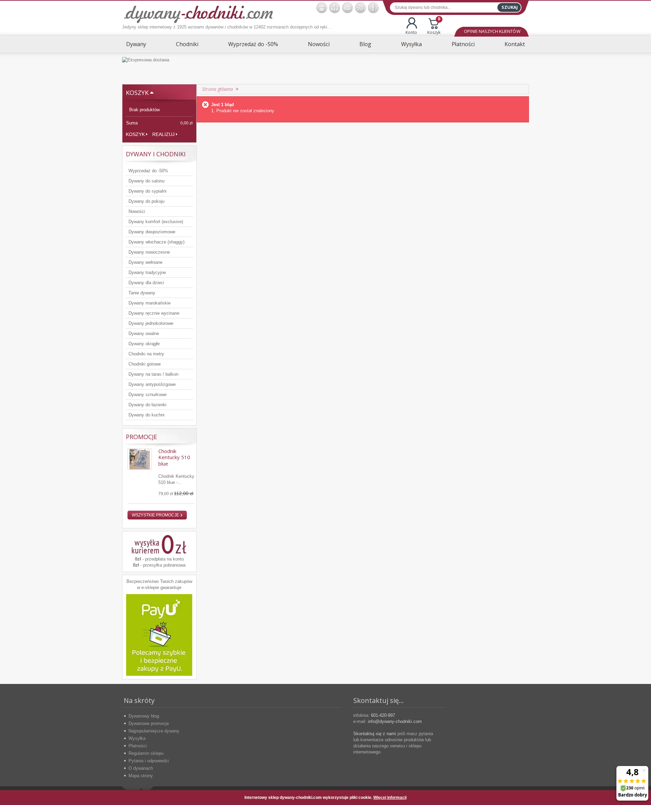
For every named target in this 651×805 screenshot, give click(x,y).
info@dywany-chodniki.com (395, 721)
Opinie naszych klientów (492, 31)
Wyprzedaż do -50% (253, 44)
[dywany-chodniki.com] (198, 14)
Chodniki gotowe (145, 364)
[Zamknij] (518, 797)
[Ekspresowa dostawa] (325, 68)
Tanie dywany (142, 292)
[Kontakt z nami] (347, 7)
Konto (411, 32)
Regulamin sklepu (146, 753)
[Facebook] (373, 7)
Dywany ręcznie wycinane (154, 313)
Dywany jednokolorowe (151, 323)
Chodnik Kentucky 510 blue (174, 457)
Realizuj (163, 134)
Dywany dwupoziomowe (152, 231)
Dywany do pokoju (146, 201)
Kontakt (515, 44)
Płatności (463, 44)
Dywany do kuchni (146, 414)
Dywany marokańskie (150, 303)
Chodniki (187, 44)
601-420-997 (383, 715)
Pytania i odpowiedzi (149, 760)
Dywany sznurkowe (147, 394)
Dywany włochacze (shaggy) (156, 241)
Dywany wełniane (145, 262)
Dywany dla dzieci (146, 282)
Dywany (136, 44)
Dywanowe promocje (149, 723)
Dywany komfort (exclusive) (156, 221)
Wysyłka (411, 44)
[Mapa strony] (334, 7)
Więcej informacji (390, 797)
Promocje (141, 437)
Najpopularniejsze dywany (154, 730)
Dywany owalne (144, 333)
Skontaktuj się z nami (374, 733)
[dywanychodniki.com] (321, 7)
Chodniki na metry (146, 353)
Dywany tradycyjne (147, 272)
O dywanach (141, 768)
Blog (365, 44)
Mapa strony (141, 775)
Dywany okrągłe (144, 343)
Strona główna (217, 89)
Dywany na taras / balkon (153, 374)
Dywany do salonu (146, 180)
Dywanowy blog (144, 716)
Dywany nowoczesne (149, 252)
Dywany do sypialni (147, 191)
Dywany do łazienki (147, 404)
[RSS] (360, 7)
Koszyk (433, 26)
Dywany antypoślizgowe (152, 384)
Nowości (319, 44)
